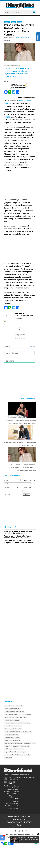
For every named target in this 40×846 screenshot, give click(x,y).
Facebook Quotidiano (11, 786)
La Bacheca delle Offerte (12, 737)
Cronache (26, 714)
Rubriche (22, 752)
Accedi (32, 346)
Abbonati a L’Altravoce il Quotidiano (16, 774)
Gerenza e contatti (19, 816)
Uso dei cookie (14, 822)
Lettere (8, 746)
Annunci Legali (9, 706)
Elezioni (19, 22)
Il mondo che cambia (12, 723)
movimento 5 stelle (12, 68)
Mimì (16, 746)
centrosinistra (25, 68)
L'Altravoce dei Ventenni (13, 729)
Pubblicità (19, 819)
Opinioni (8, 749)
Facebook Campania (11, 791)
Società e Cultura (12, 754)
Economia (9, 717)
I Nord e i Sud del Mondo (13, 726)
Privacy (28, 822)
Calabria (6, 22)
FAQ (19, 825)
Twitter (11, 795)
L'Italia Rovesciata (11, 734)
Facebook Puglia (11, 793)
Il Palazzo (25, 723)
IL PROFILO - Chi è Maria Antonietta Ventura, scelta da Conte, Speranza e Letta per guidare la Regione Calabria (21, 467)
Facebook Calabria (11, 790)
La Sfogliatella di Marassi (13, 743)
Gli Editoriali (21, 717)
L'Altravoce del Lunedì (12, 731)
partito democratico (12, 71)
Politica (13, 22)
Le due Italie (29, 743)
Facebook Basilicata (11, 788)
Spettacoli (26, 754)
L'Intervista (26, 731)
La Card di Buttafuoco (12, 740)
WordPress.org (13, 808)
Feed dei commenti (11, 806)
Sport (8, 757)
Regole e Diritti (10, 752)
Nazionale (25, 746)
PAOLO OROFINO (9, 37)
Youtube (11, 797)
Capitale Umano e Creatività (14, 711)
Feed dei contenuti (12, 803)
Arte (19, 706)
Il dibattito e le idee (12, 720)
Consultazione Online (12, 714)
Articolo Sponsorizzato (13, 708)
